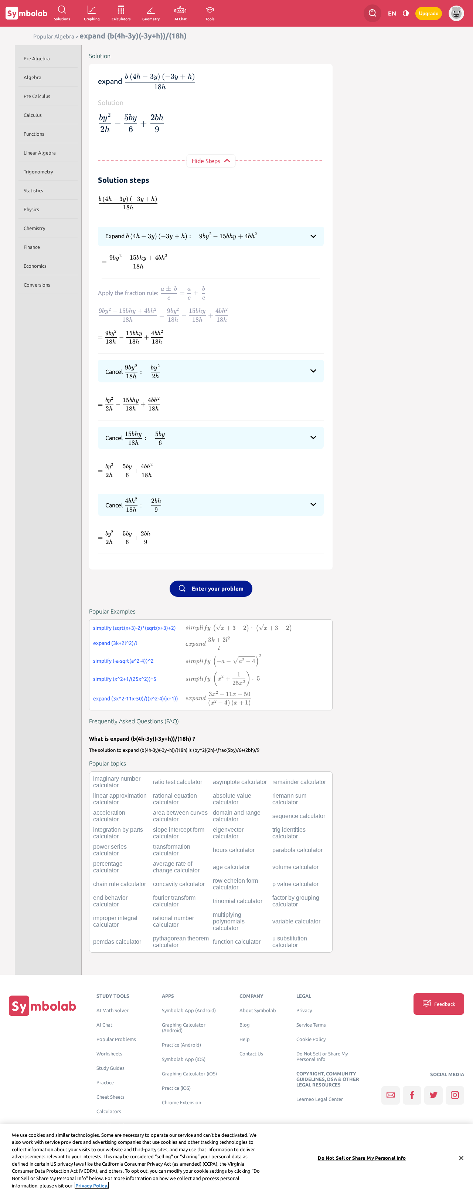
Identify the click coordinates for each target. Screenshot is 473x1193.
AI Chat (104, 1025)
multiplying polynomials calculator (229, 921)
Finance (32, 247)
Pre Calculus (37, 96)
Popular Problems (116, 1039)
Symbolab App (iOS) (183, 1059)
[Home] (42, 1005)
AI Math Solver (112, 1010)
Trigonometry (38, 171)
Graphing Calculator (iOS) (189, 1074)
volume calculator (295, 867)
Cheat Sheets (110, 1097)
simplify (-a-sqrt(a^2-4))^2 (123, 660)
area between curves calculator (180, 816)
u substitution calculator (289, 941)
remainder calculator (299, 782)
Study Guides (110, 1068)
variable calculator (296, 921)
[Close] (461, 1158)
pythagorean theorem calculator (181, 941)
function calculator (237, 942)
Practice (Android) (181, 1045)
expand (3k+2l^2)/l (115, 643)
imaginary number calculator (116, 781)
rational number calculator (173, 921)
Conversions (37, 284)
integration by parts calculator (118, 833)
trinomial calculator (237, 901)
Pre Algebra (37, 58)
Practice (105, 1082)
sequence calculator (298, 816)
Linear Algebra (40, 152)
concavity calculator (179, 884)
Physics (31, 209)
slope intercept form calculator (178, 833)
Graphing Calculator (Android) (183, 1027)
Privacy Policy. (91, 1185)
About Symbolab (257, 1010)
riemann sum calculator (289, 798)
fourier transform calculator (174, 901)
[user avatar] (456, 13)
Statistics (33, 190)
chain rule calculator (119, 884)
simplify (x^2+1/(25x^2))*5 (124, 679)
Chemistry (34, 228)
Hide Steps (206, 161)
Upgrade (428, 13)
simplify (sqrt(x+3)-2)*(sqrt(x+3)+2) (134, 628)
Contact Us (251, 1054)
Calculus (33, 115)
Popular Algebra (53, 36)
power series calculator (110, 850)
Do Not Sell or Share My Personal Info (322, 1056)
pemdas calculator (117, 942)
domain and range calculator (237, 816)
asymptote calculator (240, 782)
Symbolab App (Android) (189, 1010)
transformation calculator (171, 850)
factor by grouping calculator (295, 901)
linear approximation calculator (120, 798)
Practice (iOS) (176, 1088)
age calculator (231, 867)
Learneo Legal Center (319, 1099)
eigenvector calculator (228, 833)
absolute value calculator (232, 798)
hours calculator (234, 850)
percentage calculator (108, 867)
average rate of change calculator (176, 867)
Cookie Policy (311, 1039)
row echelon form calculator (235, 884)
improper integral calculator (115, 921)
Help (244, 1039)
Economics (35, 265)
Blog (244, 1025)
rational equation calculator (175, 798)
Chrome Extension (181, 1102)
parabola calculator (297, 850)
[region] (236, 1158)
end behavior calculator (110, 901)
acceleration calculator (109, 816)
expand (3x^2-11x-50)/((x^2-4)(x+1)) (135, 698)
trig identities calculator (289, 833)
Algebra (32, 77)
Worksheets (109, 1054)
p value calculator (295, 884)
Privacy (304, 1010)
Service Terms (311, 1025)
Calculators (108, 1111)
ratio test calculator (177, 782)
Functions (34, 133)
